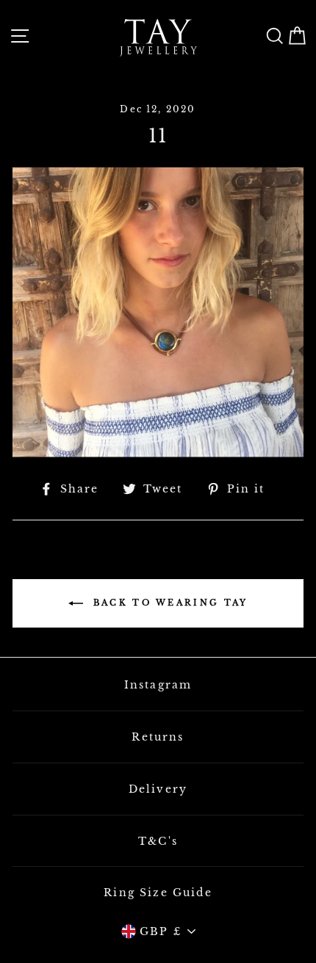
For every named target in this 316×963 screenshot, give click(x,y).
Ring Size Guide (158, 892)
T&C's (158, 841)
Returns (158, 737)
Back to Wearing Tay (168, 602)
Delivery (158, 789)
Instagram (158, 684)
